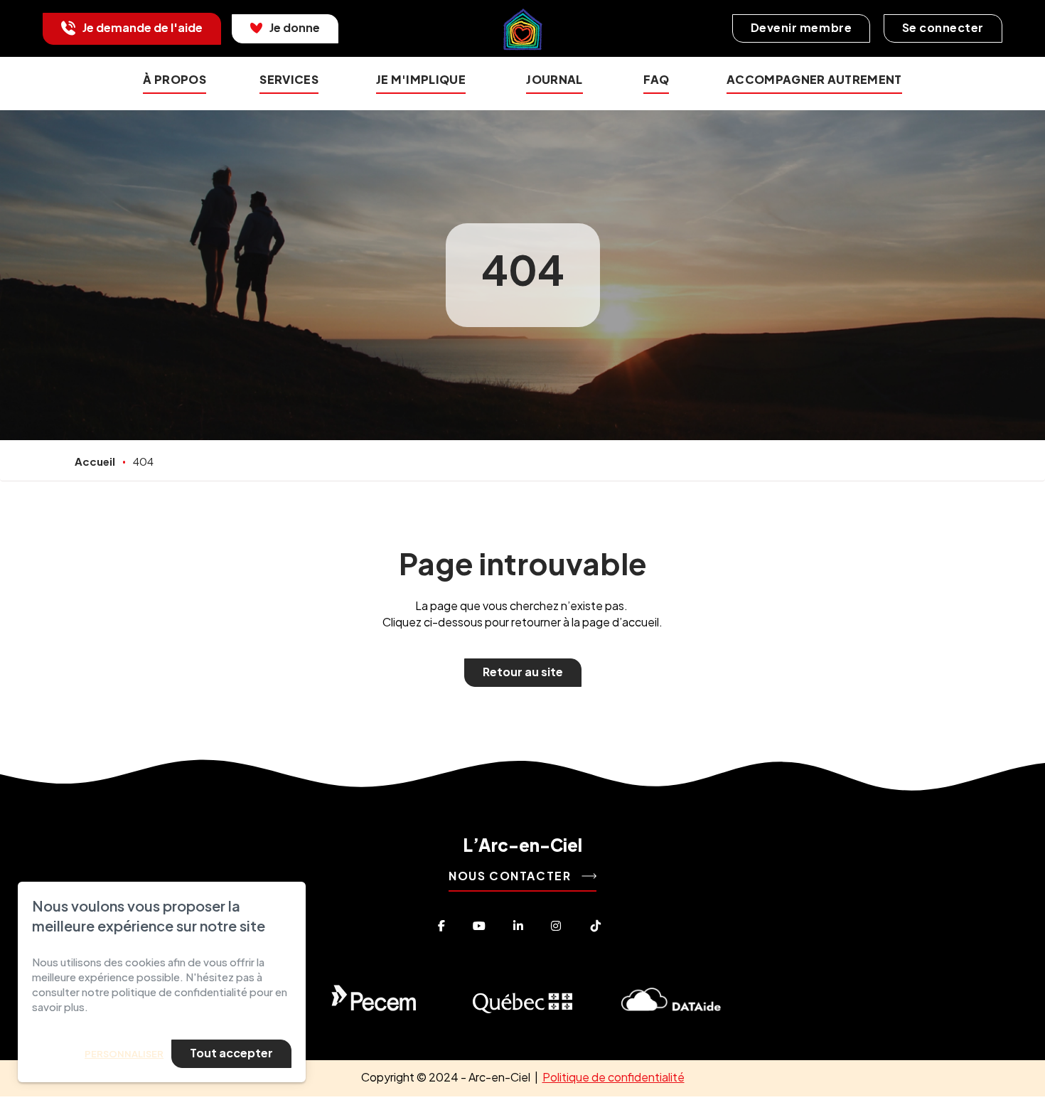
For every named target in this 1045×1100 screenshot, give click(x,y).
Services (288, 79)
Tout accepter (231, 1052)
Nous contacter (511, 875)
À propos (174, 79)
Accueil (95, 461)
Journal (554, 79)
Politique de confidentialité (613, 1076)
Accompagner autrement (814, 79)
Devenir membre (801, 27)
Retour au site (523, 671)
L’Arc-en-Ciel (522, 844)
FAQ (656, 79)
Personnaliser (124, 1053)
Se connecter (943, 27)
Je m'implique (421, 79)
